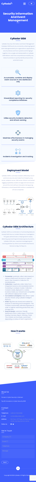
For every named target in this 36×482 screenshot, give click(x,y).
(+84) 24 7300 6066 (16, 413)
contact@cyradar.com (17, 416)
